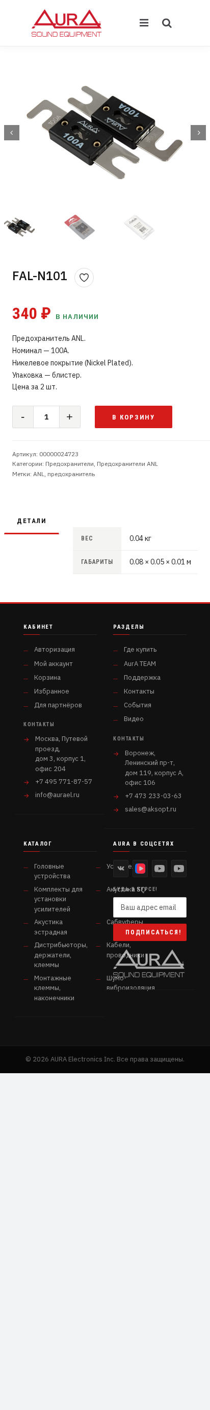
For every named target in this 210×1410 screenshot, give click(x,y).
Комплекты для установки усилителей (58, 899)
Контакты (139, 691)
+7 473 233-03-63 (153, 795)
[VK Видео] (140, 868)
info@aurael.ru (57, 794)
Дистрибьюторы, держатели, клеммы (61, 955)
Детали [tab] (31, 521)
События (137, 705)
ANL (38, 474)
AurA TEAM (140, 663)
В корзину (133, 417)
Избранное (51, 691)
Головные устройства (52, 871)
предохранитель (71, 474)
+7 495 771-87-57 (63, 781)
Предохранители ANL (127, 463)
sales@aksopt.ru (150, 809)
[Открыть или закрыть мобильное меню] (145, 23)
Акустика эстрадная (50, 927)
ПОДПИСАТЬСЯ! (153, 932)
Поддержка (142, 677)
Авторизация (54, 649)
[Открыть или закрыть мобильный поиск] (167, 23)
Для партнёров (58, 705)
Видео (134, 718)
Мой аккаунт (53, 663)
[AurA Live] (179, 868)
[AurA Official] (159, 868)
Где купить (140, 649)
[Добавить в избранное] (84, 277)
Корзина (47, 677)
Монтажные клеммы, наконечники (54, 988)
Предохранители (69, 463)
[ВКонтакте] (120, 868)
